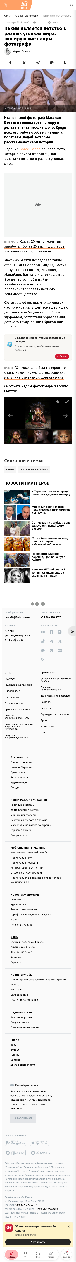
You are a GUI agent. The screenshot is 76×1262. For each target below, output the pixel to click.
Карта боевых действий (25, 809)
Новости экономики (25, 894)
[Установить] (38, 1234)
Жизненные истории (27, 16)
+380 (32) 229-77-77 (26, 1205)
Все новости (19, 757)
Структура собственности (55, 714)
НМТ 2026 (16, 989)
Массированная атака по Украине (31, 825)
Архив (44, 720)
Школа (15, 984)
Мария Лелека (21, 51)
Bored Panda (30, 149)
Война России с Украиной (29, 800)
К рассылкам (23, 1118)
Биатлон (16, 1059)
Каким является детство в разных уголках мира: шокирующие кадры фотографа (57, 16)
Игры (44, 733)
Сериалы (16, 962)
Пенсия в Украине (21, 924)
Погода (15, 787)
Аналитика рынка (21, 1017)
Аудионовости (19, 782)
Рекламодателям (14, 703)
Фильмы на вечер (21, 952)
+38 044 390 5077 (51, 617)
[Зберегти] (66, 63)
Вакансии (46, 708)
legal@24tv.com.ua (47, 1208)
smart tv (15, 1153)
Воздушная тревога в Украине (29, 820)
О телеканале (12, 691)
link (43, 632)
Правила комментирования (51, 688)
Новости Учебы (21, 975)
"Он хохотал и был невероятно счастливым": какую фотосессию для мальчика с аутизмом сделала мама (35, 372)
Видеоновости (19, 777)
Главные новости (21, 762)
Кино (14, 937)
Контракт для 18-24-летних (27, 867)
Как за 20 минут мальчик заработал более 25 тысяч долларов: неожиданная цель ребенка (34, 246)
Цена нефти (18, 899)
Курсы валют (18, 904)
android (15, 1143)
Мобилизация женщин (24, 862)
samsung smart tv (40, 1153)
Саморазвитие (19, 994)
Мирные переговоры (23, 815)
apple (40, 1143)
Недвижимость (21, 1012)
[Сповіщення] (71, 5)
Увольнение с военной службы (29, 852)
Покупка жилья (20, 1022)
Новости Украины (21, 767)
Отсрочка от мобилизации (27, 872)
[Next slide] (65, 415)
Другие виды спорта (23, 1064)
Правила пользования (17, 709)
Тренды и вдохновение (25, 1027)
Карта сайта (47, 726)
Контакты (46, 702)
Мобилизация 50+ (21, 857)
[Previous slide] (10, 415)
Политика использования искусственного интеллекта (19, 726)
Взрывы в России (21, 830)
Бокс (13, 1044)
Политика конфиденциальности (17, 716)
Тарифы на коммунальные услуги (31, 914)
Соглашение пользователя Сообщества (56, 680)
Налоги (15, 919)
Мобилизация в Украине (28, 848)
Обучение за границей (24, 999)
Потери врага (19, 835)
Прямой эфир (19, 772)
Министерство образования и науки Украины (38, 979)
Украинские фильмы (23, 947)
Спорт (15, 1040)
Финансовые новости (24, 909)
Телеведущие (12, 697)
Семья (8, 16)
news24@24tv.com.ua (17, 617)
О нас (8, 672)
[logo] (24, 5)
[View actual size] (58, 401)
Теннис (15, 1054)
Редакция (10, 679)
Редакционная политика (18, 685)
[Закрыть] (68, 1226)
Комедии (16, 957)
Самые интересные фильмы (27, 942)
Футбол (15, 1049)
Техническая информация (55, 696)
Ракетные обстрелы (22, 804)
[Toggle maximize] (67, 401)
